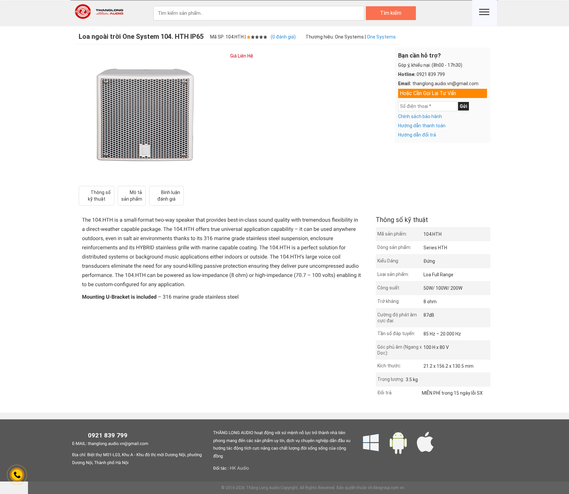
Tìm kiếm (390, 13)
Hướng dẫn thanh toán (422, 125)
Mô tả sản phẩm (131, 196)
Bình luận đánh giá (168, 196)
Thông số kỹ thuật (99, 196)
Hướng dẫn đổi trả (417, 134)
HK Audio (239, 468)
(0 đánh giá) (283, 36)
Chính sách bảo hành (420, 116)
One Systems (381, 36)
